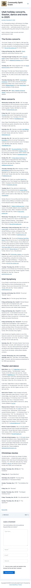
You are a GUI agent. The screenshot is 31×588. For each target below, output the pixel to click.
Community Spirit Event (15, 3)
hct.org (13, 403)
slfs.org (9, 463)
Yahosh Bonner (14, 249)
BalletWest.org (11, 374)
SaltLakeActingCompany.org (9, 448)
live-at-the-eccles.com (10, 48)
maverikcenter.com (22, 154)
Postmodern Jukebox (16, 254)
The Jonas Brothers (17, 149)
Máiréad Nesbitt (10, 85)
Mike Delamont (24, 217)
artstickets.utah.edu (12, 184)
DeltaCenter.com (6, 134)
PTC (23, 426)
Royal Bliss (4, 140)
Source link (4, 510)
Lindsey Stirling (23, 190)
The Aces (4, 115)
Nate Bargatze (5, 170)
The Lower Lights (6, 247)
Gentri (23, 51)
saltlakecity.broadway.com (16, 60)
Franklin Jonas (22, 150)
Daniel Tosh (24, 179)
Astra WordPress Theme (15, 584)
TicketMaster (5, 195)
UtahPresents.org (21, 234)
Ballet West (17, 369)
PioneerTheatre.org (16, 433)
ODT (19, 408)
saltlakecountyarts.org (7, 165)
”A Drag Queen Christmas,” (18, 158)
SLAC (23, 437)
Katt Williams (25, 129)
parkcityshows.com (12, 109)
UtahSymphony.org (7, 289)
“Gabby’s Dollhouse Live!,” (18, 206)
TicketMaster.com (19, 118)
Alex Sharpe (23, 85)
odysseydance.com (15, 423)
